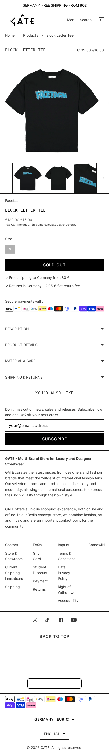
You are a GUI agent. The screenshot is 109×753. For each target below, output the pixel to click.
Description (17, 329)
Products (30, 35)
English (52, 734)
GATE (45, 747)
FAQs (37, 545)
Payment (40, 581)
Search (86, 20)
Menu (71, 20)
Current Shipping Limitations (14, 573)
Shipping (37, 224)
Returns (39, 589)
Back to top (54, 636)
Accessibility (68, 600)
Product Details (21, 345)
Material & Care (20, 361)
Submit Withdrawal (54, 683)
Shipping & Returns (24, 377)
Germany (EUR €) (52, 719)
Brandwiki (96, 545)
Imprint (63, 545)
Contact (11, 545)
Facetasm (13, 200)
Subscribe (54, 438)
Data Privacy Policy (64, 573)
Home (10, 35)
